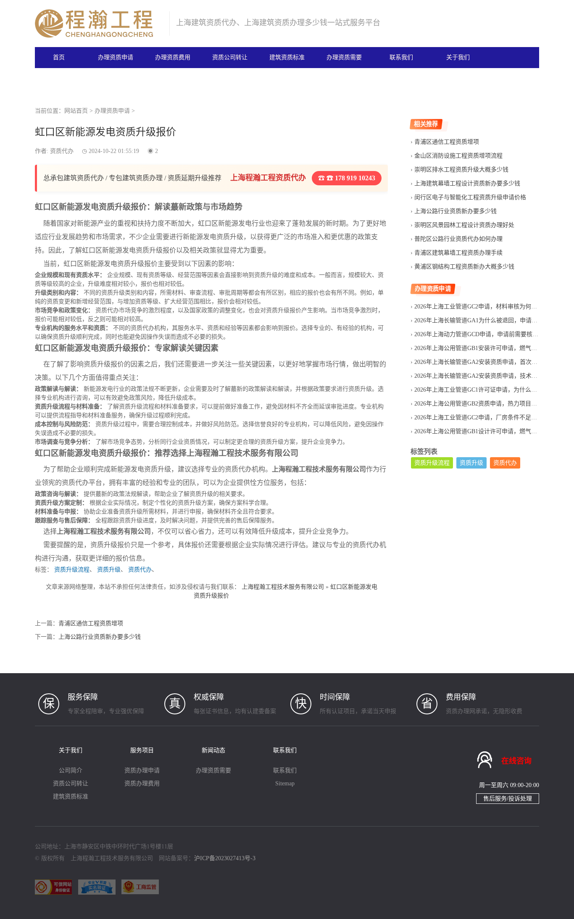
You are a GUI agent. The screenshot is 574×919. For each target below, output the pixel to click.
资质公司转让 (230, 57)
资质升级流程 (72, 569)
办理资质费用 (172, 57)
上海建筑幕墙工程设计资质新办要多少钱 (467, 183)
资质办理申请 (142, 770)
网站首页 (76, 111)
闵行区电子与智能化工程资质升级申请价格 (470, 197)
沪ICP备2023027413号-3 (224, 858)
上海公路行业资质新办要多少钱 (99, 637)
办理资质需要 (344, 57)
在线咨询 (516, 761)
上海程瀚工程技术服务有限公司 (283, 587)
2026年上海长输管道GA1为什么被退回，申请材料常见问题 (490, 320)
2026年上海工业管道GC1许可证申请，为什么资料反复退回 (490, 390)
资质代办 (140, 569)
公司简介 (70, 770)
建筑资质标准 (287, 57)
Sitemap (285, 783)
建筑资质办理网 (98, 23)
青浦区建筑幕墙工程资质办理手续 (458, 253)
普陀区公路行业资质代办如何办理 (458, 239)
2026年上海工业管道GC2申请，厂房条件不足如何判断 (484, 417)
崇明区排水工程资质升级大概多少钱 (461, 169)
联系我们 (401, 57)
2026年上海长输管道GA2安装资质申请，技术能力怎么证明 (490, 376)
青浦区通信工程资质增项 (90, 623)
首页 (59, 57)
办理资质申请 (115, 57)
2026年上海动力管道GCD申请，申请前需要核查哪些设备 (488, 334)
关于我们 (458, 57)
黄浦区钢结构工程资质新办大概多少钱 (464, 266)
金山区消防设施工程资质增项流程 (458, 156)
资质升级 (109, 569)
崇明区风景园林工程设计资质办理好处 (464, 225)
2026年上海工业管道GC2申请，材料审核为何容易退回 (484, 306)
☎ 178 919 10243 (350, 178)
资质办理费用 (142, 783)
